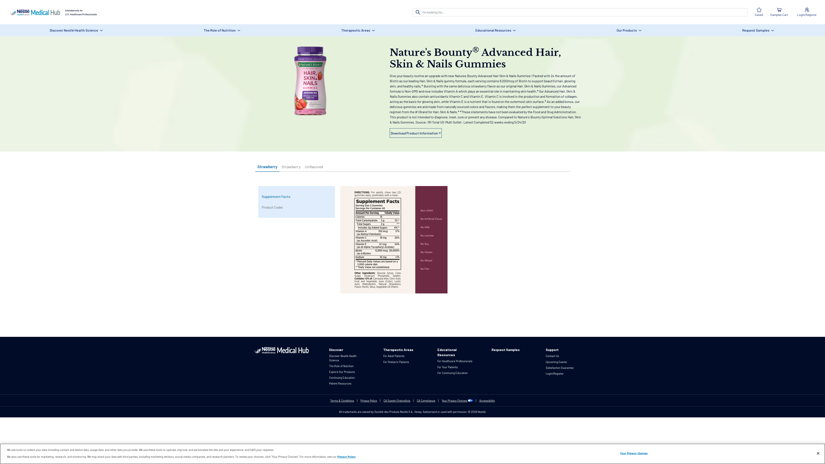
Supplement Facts (276, 196)
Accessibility (487, 400)
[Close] (818, 453)
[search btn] (418, 12)
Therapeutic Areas (356, 30)
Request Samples (756, 30)
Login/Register (555, 373)
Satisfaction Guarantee (560, 367)
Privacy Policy (369, 400)
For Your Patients (447, 367)
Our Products (627, 30)
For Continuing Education (452, 373)
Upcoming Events (556, 362)
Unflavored (314, 166)
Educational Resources (493, 30)
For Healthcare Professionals (454, 361)
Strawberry (267, 166)
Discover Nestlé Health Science (74, 30)
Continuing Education (342, 377)
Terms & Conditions (342, 400)
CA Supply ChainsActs (396, 400)
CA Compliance (426, 400)
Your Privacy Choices (455, 400)
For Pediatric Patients (396, 362)
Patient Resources (340, 383)
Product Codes (272, 207)
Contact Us (552, 356)
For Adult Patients (394, 356)
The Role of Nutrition (220, 30)
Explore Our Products (342, 372)
